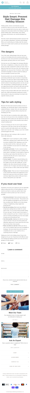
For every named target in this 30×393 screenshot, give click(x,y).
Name (2, 253)
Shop (15, 352)
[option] (15, 7)
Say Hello (15, 319)
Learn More (15, 357)
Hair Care (12, 13)
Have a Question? (15, 347)
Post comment (15, 284)
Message (4, 268)
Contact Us (15, 361)
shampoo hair (12, 140)
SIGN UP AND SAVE (15, 366)
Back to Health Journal (16, 291)
